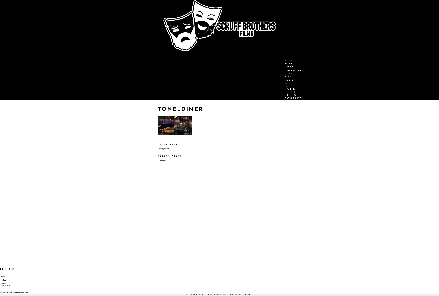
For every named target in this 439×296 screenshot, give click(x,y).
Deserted (294, 71)
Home (290, 89)
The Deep (289, 75)
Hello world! (162, 160)
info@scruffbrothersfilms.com (16, 293)
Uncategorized (163, 149)
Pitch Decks (290, 93)
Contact (291, 80)
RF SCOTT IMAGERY (244, 295)
